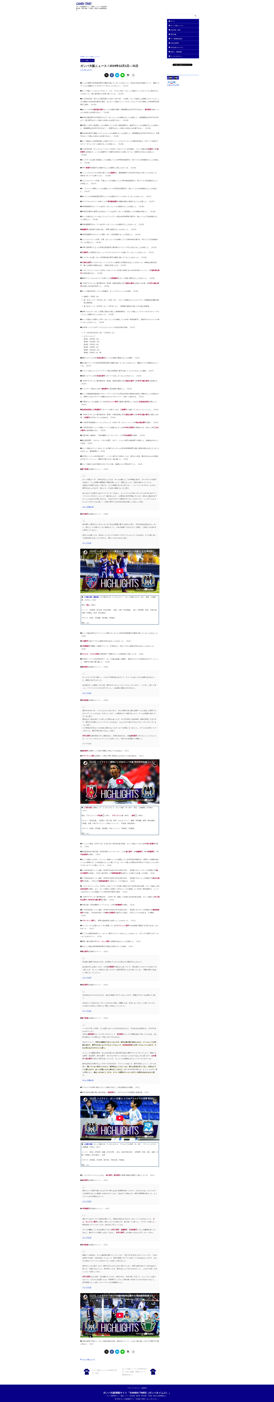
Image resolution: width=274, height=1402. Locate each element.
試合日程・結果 (175, 30)
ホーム (173, 21)
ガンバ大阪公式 (88, 507)
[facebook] (112, 75)
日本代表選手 (175, 43)
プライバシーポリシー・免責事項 (137, 1388)
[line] (122, 75)
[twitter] (106, 75)
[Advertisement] (119, 34)
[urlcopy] (133, 75)
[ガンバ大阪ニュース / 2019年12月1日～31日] (117, 75)
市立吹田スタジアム (177, 47)
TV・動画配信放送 (176, 39)
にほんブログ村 (173, 85)
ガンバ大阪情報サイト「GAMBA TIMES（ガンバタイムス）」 (137, 1392)
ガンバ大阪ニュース (88, 1359)
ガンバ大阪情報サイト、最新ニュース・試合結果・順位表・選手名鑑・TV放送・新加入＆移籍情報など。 (137, 1396)
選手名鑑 (173, 34)
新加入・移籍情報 (176, 52)
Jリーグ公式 (86, 543)
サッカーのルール (176, 56)
